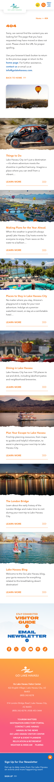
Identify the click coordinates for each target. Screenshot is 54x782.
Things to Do (13, 155)
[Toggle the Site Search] (43, 5)
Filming (39, 745)
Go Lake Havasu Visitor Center (27, 734)
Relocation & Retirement (27, 741)
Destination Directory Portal (27, 723)
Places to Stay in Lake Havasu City (26, 296)
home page (12, 62)
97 (38, 5)
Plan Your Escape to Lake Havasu (26, 432)
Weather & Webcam (21, 745)
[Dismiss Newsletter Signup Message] (50, 757)
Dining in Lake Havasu (19, 368)
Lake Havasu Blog (16, 569)
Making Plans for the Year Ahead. (26, 227)
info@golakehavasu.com (19, 70)
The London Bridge (17, 501)
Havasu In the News (27, 730)
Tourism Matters (27, 719)
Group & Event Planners (27, 738)
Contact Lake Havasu (27, 727)
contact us (11, 66)
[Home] (14, 5)
